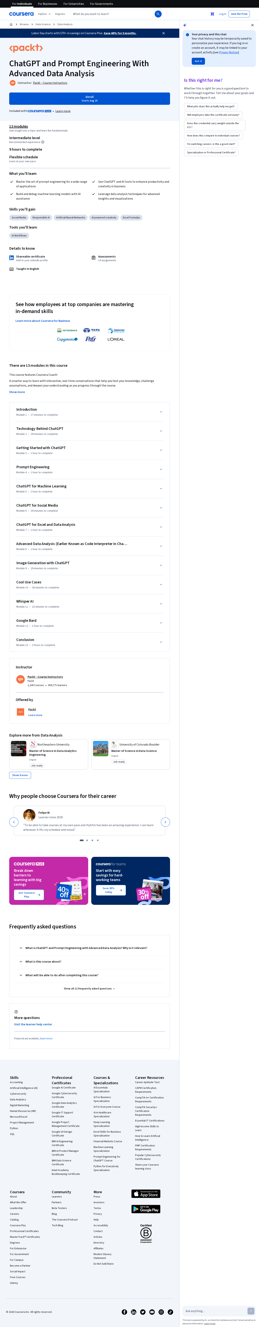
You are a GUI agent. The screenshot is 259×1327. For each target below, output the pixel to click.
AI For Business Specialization (102, 1099)
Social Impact (17, 1271)
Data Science (43, 24)
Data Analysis (65, 24)
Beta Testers (59, 1208)
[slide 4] (98, 840)
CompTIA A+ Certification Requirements (149, 1099)
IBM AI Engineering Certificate (62, 1143)
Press (97, 1197)
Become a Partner (20, 1266)
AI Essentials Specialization (102, 1089)
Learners (57, 1197)
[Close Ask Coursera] (212, 14)
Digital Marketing (19, 1105)
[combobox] (108, 14)
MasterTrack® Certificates (25, 1237)
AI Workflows (19, 236)
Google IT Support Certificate (62, 1114)
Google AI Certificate (64, 1088)
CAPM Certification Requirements (145, 1090)
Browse (24, 24)
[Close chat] (252, 25)
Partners (57, 1202)
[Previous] (13, 822)
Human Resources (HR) (23, 1111)
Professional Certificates (24, 1231)
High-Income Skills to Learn (147, 1128)
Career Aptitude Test (147, 1082)
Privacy (98, 1214)
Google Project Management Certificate (66, 1124)
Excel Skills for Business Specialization (107, 1134)
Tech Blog (57, 1225)
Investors (99, 1202)
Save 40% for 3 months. (120, 33)
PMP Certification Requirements (145, 1147)
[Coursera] (21, 14)
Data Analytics (18, 1100)
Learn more (63, 111)
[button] (60, 14)
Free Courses (17, 1277)
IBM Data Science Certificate (61, 1162)
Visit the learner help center (33, 1024)
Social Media (19, 218)
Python (14, 1128)
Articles (98, 1237)
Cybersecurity (18, 1094)
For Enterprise (18, 1248)
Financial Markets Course (108, 1141)
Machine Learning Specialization (103, 1149)
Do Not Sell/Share (104, 1264)
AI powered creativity (104, 218)
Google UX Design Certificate (62, 1134)
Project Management (22, 1123)
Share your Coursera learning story (147, 1167)
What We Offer (18, 1202)
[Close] (163, 33)
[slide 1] (82, 840)
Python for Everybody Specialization (106, 1168)
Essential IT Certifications (149, 1121)
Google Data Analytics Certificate (64, 1105)
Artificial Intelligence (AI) (24, 1088)
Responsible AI (41, 218)
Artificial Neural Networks (70, 218)
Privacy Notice (228, 52)
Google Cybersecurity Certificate (64, 1095)
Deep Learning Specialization (102, 1124)
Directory (99, 1243)
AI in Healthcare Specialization (102, 1114)
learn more (46, 1038)
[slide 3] (92, 840)
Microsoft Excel (18, 1117)
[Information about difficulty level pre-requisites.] (43, 142)
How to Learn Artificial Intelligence (147, 1138)
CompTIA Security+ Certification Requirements (146, 1111)
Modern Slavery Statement (103, 1256)
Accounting (16, 1082)
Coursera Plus (18, 1225)
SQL (12, 1134)
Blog (54, 1214)
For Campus (17, 1260)
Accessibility (101, 1225)
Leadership (16, 1208)
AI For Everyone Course (107, 1107)
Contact (98, 1231)
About (13, 1197)
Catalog (14, 1220)
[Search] (158, 14)
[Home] (11, 24)
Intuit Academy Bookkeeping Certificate (66, 1172)
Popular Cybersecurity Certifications (148, 1157)
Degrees (15, 1243)
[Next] (165, 822)
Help (96, 1220)
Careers (14, 1214)
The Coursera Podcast (65, 1220)
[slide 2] (87, 840)
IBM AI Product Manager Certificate (65, 1153)
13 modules (18, 126)
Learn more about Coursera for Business (43, 321)
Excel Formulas (131, 218)
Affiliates (99, 1248)
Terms (97, 1208)
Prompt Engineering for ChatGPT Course (107, 1159)
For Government (19, 1254)
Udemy (14, 1283)
